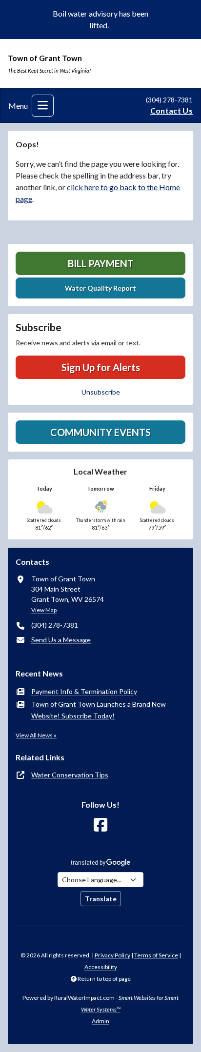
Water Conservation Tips (69, 775)
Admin (100, 1021)
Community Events (100, 432)
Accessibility (100, 967)
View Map (44, 610)
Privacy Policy (112, 955)
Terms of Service (156, 955)
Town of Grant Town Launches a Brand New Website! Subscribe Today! (98, 710)
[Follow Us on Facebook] (100, 825)
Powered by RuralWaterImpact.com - (100, 1003)
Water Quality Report (100, 288)
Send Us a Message (61, 639)
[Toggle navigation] (43, 106)
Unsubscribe (100, 392)
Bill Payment (101, 263)
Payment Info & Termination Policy (84, 691)
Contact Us (171, 110)
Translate (101, 898)
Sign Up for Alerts (100, 367)
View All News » (36, 735)
